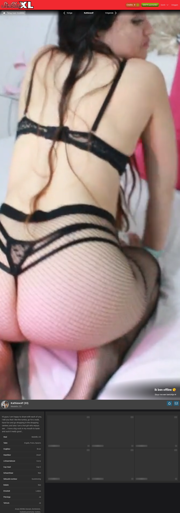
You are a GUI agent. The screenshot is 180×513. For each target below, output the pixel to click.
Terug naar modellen (16, 13)
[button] (164, 4)
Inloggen (174, 5)
